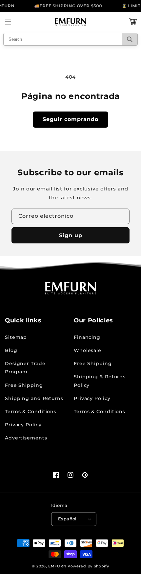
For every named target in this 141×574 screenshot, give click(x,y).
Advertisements (26, 438)
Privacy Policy (23, 425)
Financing (87, 337)
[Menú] (8, 21)
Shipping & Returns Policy (100, 381)
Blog (11, 350)
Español (67, 518)
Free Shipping (24, 385)
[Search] (129, 39)
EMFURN (57, 566)
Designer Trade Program (25, 368)
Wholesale (87, 350)
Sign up (70, 235)
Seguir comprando (70, 119)
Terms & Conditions (30, 411)
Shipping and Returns (34, 398)
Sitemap (16, 337)
